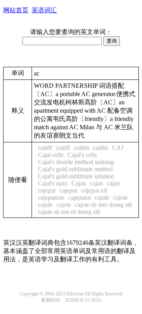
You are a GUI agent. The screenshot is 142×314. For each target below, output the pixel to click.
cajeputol (79, 197)
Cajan (78, 183)
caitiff (45, 147)
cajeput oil (94, 190)
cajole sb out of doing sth (69, 211)
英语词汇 (44, 10)
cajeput (47, 190)
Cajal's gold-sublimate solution (76, 176)
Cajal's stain (52, 183)
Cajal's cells (82, 154)
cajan (96, 183)
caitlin (81, 147)
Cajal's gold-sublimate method (75, 169)
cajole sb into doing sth (103, 204)
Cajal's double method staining (76, 162)
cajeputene (51, 197)
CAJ (117, 147)
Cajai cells (51, 154)
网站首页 (15, 10)
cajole (102, 197)
